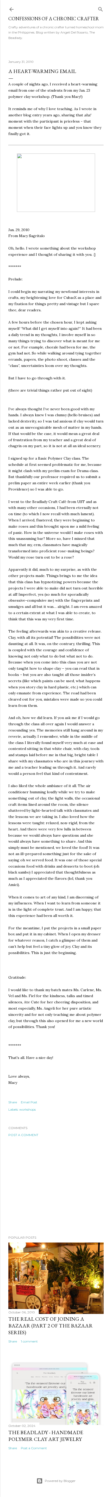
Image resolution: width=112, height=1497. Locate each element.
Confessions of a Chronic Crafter (53, 19)
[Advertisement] (56, 1186)
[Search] (100, 8)
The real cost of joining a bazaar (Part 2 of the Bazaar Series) (50, 1325)
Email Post (29, 1102)
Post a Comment (23, 1135)
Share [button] (12, 1102)
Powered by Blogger (60, 1481)
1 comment (29, 1341)
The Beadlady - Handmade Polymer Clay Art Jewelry (45, 1435)
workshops (27, 1109)
